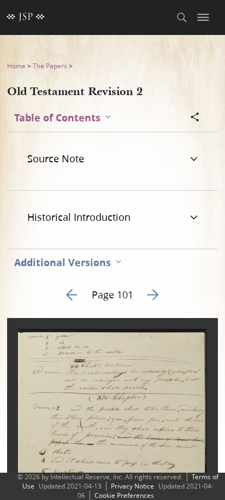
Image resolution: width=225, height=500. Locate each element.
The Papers (50, 65)
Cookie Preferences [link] (124, 495)
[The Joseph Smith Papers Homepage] (26, 17)
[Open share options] (195, 118)
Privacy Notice (132, 486)
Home (16, 65)
